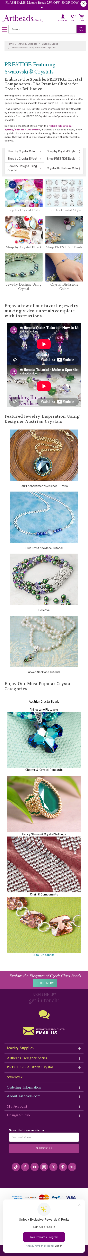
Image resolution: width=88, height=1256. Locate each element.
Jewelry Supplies (20, 1047)
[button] (44, 698)
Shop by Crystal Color (22, 151)
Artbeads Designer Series (27, 1057)
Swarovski (15, 1076)
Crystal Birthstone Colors (63, 168)
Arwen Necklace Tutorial (44, 672)
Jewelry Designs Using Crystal (22, 168)
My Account (17, 1106)
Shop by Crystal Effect (22, 159)
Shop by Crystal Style (61, 151)
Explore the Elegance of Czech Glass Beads (45, 975)
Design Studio (18, 1114)
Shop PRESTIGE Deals (61, 159)
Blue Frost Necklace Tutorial (44, 548)
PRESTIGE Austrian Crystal (30, 1066)
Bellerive (44, 610)
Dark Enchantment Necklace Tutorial (44, 486)
